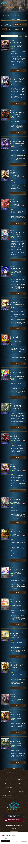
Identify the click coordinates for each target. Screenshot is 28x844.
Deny (15, 841)
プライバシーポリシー (14, 828)
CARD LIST (9, 15)
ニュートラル (18, 29)
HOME (2, 15)
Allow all (6, 841)
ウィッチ (10, 29)
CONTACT (10, 773)
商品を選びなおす (19, 24)
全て (4, 29)
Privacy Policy (4, 838)
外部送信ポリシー (13, 831)
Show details (24, 841)
